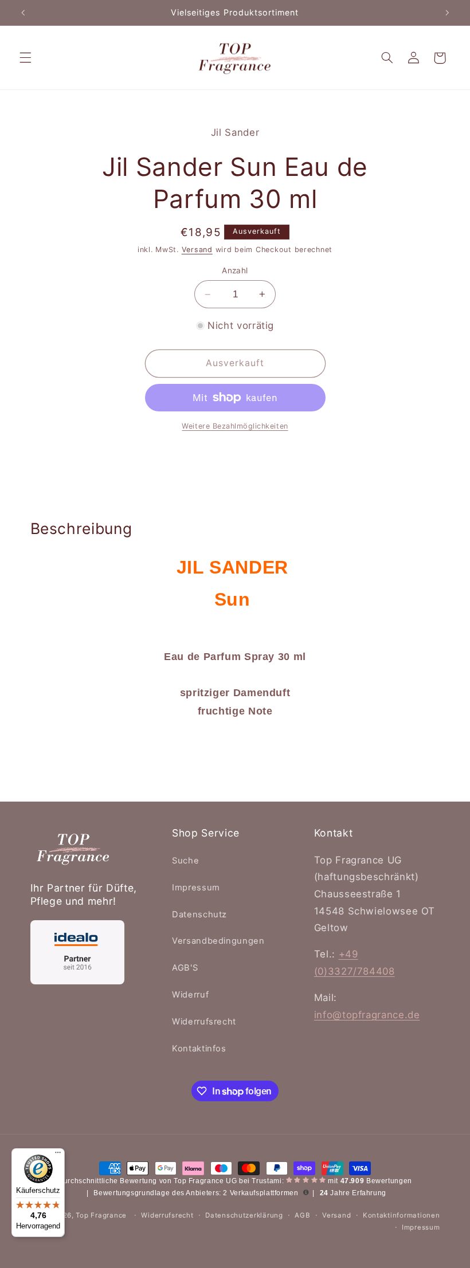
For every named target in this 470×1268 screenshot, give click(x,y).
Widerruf (190, 995)
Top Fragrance (101, 1215)
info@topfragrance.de (367, 1014)
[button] (25, 58)
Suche (185, 860)
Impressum (196, 887)
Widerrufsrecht (204, 1021)
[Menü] (58, 1155)
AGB (302, 1215)
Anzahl (235, 270)
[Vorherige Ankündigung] (23, 12)
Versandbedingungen (218, 941)
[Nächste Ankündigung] (447, 12)
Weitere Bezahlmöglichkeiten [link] (235, 426)
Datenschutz (199, 914)
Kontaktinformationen (401, 1215)
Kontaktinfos (199, 1048)
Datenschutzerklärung (244, 1215)
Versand (197, 249)
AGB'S (185, 968)
